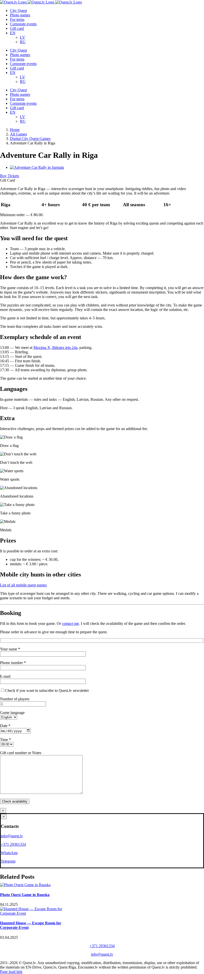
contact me (70, 623)
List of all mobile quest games (23, 585)
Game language (12, 712)
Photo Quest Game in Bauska (25, 895)
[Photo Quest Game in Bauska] (25, 885)
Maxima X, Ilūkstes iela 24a (55, 347)
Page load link (11, 972)
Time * (5, 740)
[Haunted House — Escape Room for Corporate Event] (37, 913)
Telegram (8, 861)
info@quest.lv (12, 836)
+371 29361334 (13, 844)
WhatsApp (9, 853)
